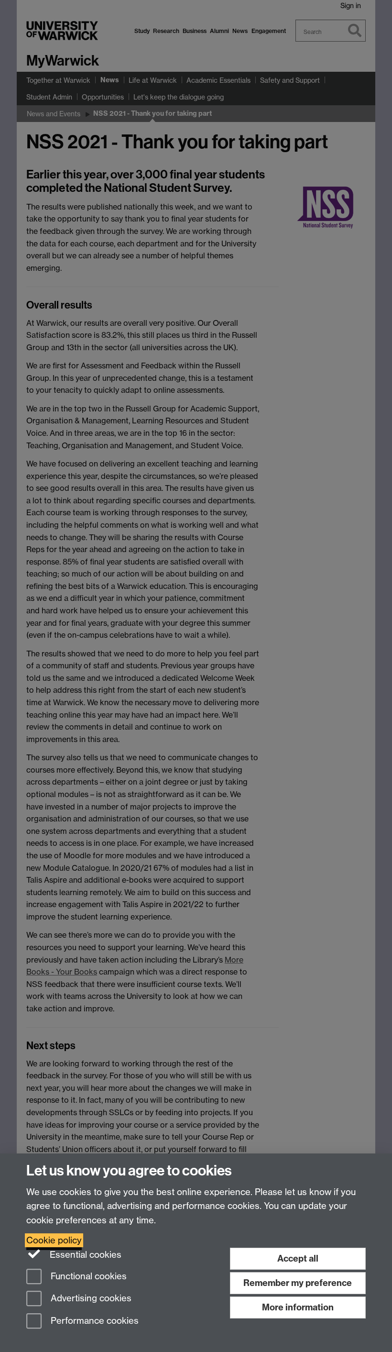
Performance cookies (93, 1321)
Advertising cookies (89, 1298)
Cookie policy (54, 1240)
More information (298, 1307)
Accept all (297, 1258)
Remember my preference (297, 1282)
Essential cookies (84, 1254)
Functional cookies (87, 1276)
